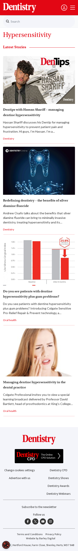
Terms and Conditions (29, 534)
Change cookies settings (19, 470)
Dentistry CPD (58, 470)
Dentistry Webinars (59, 493)
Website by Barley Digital (40, 538)
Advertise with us (19, 478)
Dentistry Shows (58, 478)
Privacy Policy (53, 534)
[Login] (64, 8)
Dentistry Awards (58, 485)
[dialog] (6, 545)
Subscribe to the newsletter (39, 506)
